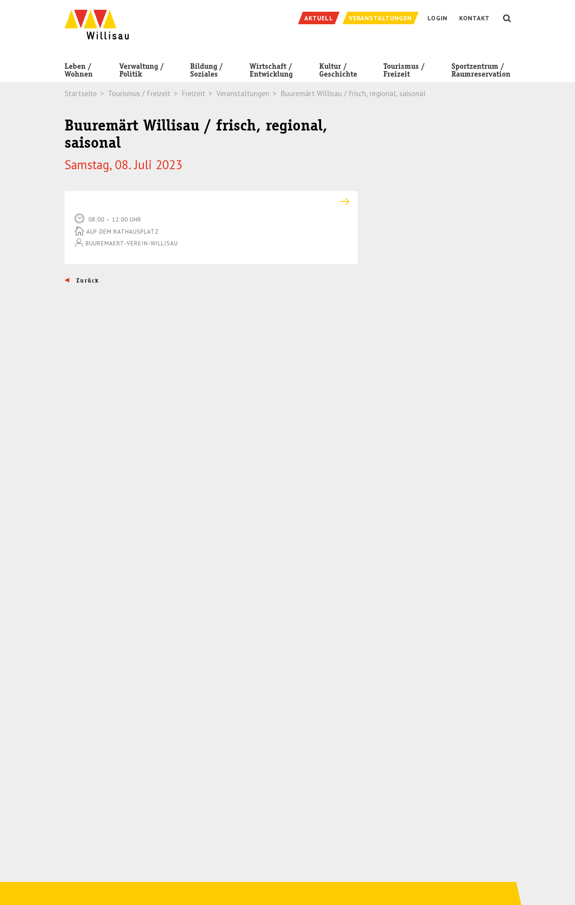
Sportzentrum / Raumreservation (480, 70)
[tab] (211, 201)
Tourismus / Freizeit (404, 70)
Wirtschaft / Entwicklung (271, 70)
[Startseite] (97, 20)
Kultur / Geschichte (338, 70)
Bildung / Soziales (206, 70)
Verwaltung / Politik (141, 70)
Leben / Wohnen (79, 70)
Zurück (86, 280)
